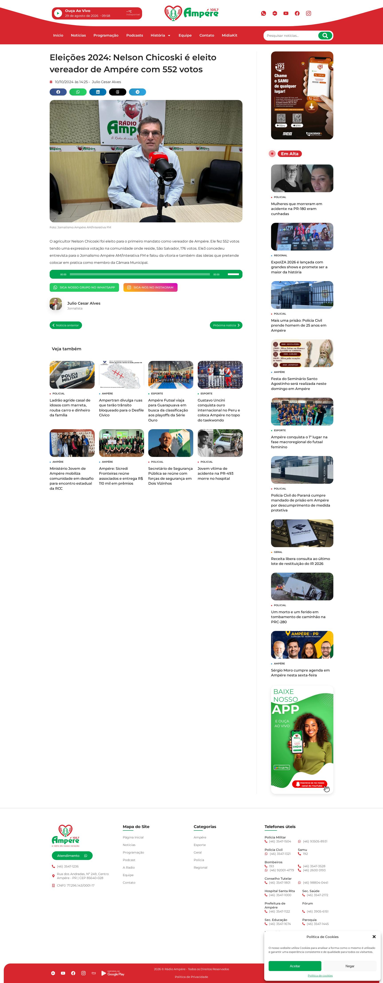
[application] (146, 274)
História (158, 35)
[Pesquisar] (325, 35)
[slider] (234, 274)
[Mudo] (224, 274)
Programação (106, 35)
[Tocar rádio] (58, 13)
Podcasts (134, 35)
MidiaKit (229, 35)
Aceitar (295, 966)
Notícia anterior (67, 325)
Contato (206, 35)
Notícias (78, 35)
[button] (374, 936)
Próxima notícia (224, 325)
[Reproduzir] (55, 274)
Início (58, 35)
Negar (350, 966)
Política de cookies (320, 975)
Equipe (185, 35)
